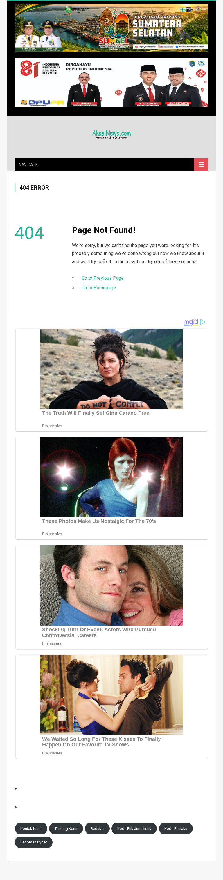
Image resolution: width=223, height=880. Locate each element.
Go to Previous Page (103, 278)
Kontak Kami (31, 828)
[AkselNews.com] (111, 133)
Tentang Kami (66, 828)
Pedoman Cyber (33, 842)
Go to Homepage (99, 287)
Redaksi (97, 828)
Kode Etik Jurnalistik (134, 828)
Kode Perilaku (175, 828)
